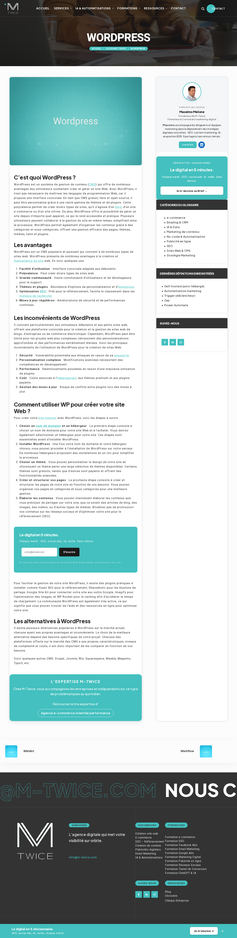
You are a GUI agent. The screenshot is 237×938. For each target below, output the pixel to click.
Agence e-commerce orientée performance (75, 713)
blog (118, 207)
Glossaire (171, 895)
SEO (43, 291)
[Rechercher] (203, 9)
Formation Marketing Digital (183, 857)
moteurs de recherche (35, 296)
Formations (127, 8)
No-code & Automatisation (186, 236)
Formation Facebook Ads (181, 845)
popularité (121, 355)
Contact (178, 8)
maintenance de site (29, 260)
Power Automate (176, 305)
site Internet (48, 418)
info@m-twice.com (83, 857)
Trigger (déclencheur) (179, 295)
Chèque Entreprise (177, 900)
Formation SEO (174, 841)
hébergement (67, 378)
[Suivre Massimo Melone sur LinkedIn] (201, 144)
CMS (92, 184)
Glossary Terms (116, 48)
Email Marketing (145, 853)
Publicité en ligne (179, 241)
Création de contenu (148, 845)
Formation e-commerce (180, 837)
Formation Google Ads (179, 853)
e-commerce (176, 217)
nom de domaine (48, 426)
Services (61, 8)
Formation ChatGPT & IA (180, 873)
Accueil (43, 8)
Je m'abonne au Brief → (191, 190)
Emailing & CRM (177, 222)
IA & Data (173, 227)
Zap (167, 300)
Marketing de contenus (183, 232)
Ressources (154, 8)
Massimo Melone (192, 112)
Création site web (146, 833)
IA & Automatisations (93, 8)
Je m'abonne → (204, 931)
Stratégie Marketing (181, 255)
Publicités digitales (148, 849)
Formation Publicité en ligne (183, 861)
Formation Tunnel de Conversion (185, 869)
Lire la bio (187, 144)
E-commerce (143, 837)
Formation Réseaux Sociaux (183, 865)
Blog (168, 891)
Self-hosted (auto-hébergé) (184, 286)
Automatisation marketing (182, 291)
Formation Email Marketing (182, 849)
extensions (126, 287)
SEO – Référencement (149, 841)
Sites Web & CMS (179, 250)
